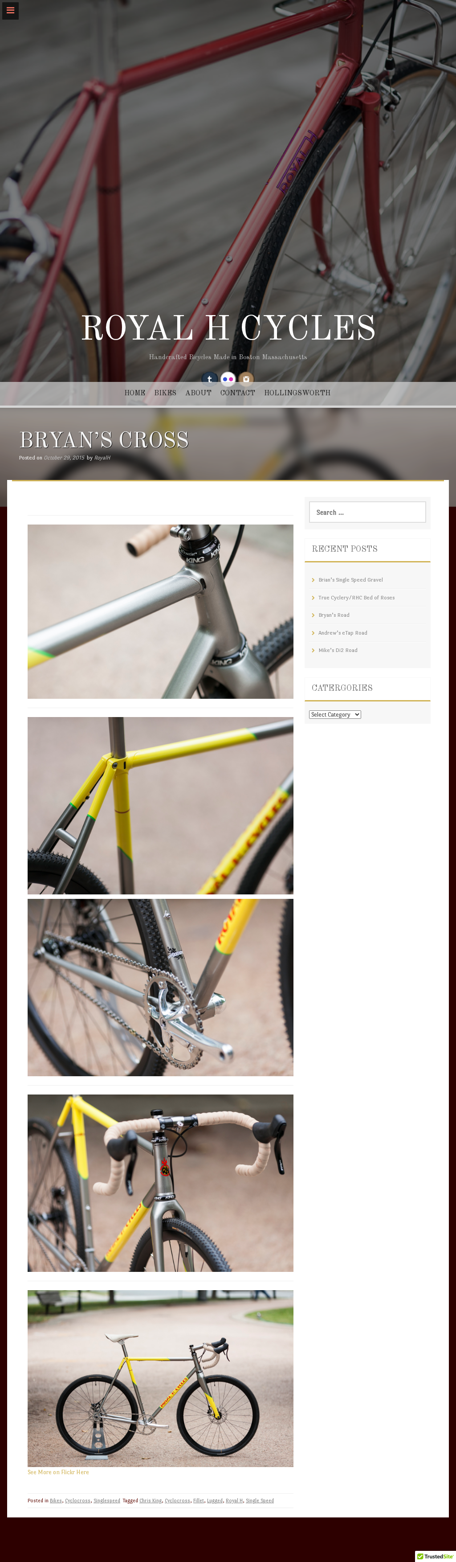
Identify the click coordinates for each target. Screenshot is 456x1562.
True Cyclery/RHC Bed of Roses (356, 597)
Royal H (234, 1501)
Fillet (198, 1501)
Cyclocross (77, 1501)
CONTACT (237, 393)
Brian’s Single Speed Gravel (350, 580)
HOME (134, 393)
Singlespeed (107, 1501)
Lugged (215, 1501)
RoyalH (102, 458)
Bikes (56, 1501)
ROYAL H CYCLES (228, 331)
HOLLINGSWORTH (297, 393)
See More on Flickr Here (58, 1472)
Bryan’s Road (334, 615)
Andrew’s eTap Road (342, 633)
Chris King (150, 1501)
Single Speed (260, 1501)
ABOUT (198, 393)
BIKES (165, 393)
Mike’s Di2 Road (338, 650)
